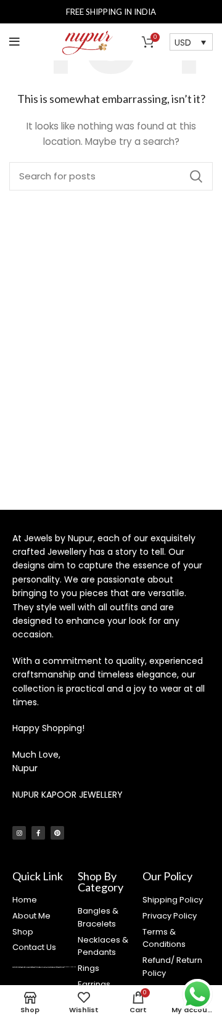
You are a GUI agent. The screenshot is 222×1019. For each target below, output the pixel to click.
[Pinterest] (57, 833)
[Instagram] (19, 833)
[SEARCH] (196, 176)
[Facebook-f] (38, 833)
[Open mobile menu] (14, 42)
